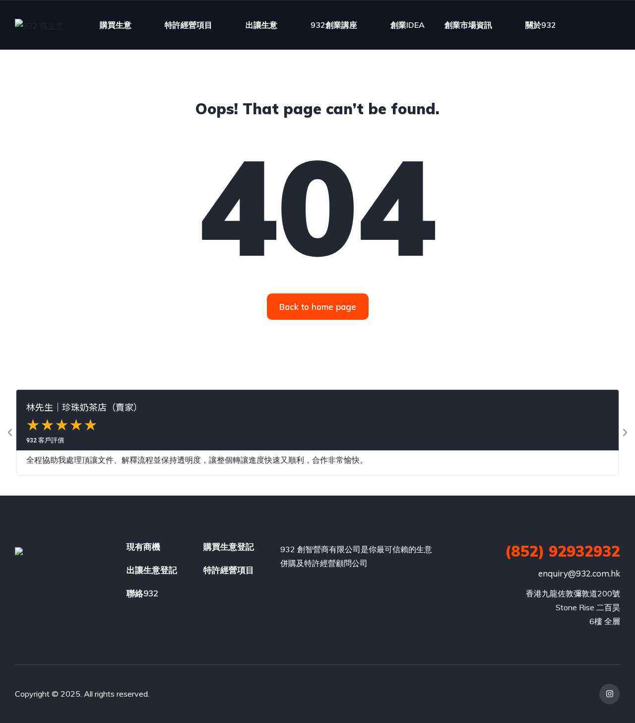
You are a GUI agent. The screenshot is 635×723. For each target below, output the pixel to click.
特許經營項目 (188, 25)
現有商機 (143, 546)
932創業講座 (334, 25)
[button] (10, 432)
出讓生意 (261, 25)
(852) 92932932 (562, 551)
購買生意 (115, 25)
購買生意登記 (228, 546)
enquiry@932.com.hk (579, 573)
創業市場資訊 (468, 25)
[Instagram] (609, 694)
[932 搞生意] (39, 25)
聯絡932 (142, 593)
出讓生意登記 (152, 570)
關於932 (540, 25)
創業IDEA (407, 25)
